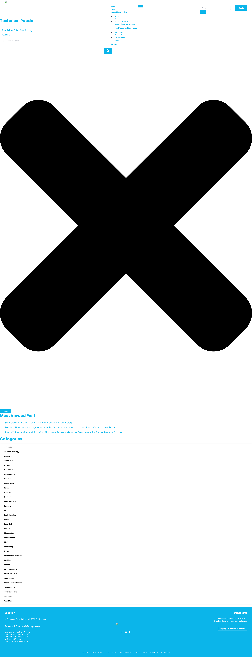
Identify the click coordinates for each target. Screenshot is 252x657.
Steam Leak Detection (13, 583)
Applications (119, 32)
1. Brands (8, 447)
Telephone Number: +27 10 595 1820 (232, 618)
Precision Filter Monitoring (17, 30)
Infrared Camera (11, 501)
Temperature (9, 587)
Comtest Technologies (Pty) (17, 634)
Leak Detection (10, 515)
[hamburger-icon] (140, 6)
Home (113, 7)
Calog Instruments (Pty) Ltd (17, 641)
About (113, 9)
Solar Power (9, 578)
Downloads (118, 35)
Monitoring (8, 547)
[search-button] (203, 12)
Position (7, 560)
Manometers (9, 533)
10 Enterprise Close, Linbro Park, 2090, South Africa (25, 619)
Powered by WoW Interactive (160, 652)
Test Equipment (10, 592)
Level (6, 520)
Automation (8, 461)
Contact (114, 44)
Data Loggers (9, 474)
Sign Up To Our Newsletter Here (232, 629)
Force (6, 488)
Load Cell (8, 524)
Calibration (8, 465)
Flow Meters (9, 483)
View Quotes (241, 8)
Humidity (7, 497)
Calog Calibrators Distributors (125, 24)
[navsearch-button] (201, 4)
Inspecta (7, 506)
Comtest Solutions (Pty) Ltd (16, 636)
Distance (7, 479)
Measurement (9, 538)
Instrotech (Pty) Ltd (13, 639)
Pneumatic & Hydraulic (13, 556)
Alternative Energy (11, 452)
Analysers (8, 456)
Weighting (8, 601)
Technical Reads (120, 37)
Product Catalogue (121, 21)
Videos (117, 40)
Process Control (10, 569)
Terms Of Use (111, 652)
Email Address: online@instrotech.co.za (230, 621)
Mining (7, 542)
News (6, 551)
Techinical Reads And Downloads (124, 28)
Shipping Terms (141, 652)
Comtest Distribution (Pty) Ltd (17, 632)
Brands (117, 16)
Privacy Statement (126, 652)
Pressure (7, 565)
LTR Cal (7, 529)
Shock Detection (10, 574)
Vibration (8, 596)
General (7, 492)
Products (118, 19)
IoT (5, 510)
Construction (9, 470)
